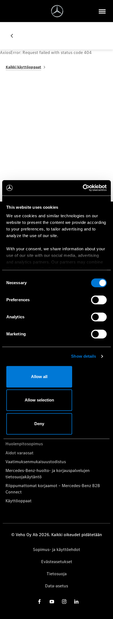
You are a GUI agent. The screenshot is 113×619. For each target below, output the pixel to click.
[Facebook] (39, 601)
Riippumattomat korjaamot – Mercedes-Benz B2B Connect (52, 489)
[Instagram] (64, 601)
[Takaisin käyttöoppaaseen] (14, 36)
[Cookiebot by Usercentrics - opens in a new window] (83, 187)
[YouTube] (52, 601)
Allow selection (39, 400)
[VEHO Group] (57, 11)
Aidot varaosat (19, 453)
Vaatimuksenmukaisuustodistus (35, 462)
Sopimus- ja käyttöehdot (56, 549)
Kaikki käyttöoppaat (23, 67)
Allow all (39, 376)
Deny (39, 423)
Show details (83, 356)
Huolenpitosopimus (24, 444)
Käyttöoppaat (18, 501)
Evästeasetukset (56, 561)
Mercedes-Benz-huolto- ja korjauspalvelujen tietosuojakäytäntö (47, 473)
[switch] (99, 299)
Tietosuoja (57, 574)
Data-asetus (56, 586)
